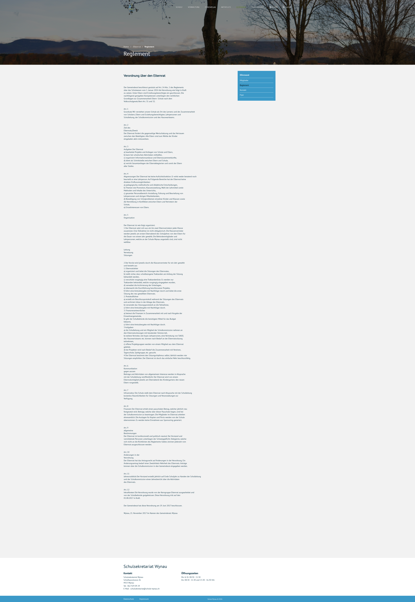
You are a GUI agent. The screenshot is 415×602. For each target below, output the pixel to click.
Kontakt (243, 90)
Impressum (144, 599)
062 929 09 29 (133, 586)
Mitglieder (244, 80)
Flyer (242, 95)
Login (275, 7)
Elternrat (241, 7)
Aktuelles (226, 7)
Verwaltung (194, 7)
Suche (288, 7)
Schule (179, 7)
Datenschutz (129, 599)
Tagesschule (258, 7)
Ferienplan (210, 7)
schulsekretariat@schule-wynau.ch (145, 588)
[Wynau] (135, 7)
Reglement (249, 85)
